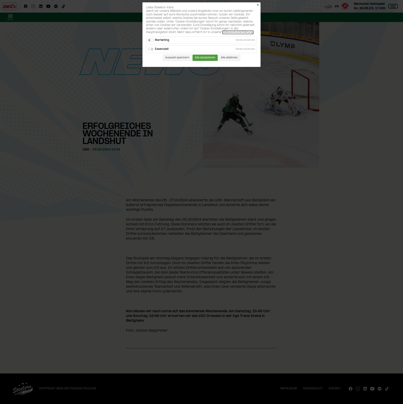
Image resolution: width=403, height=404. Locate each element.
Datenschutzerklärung (238, 32)
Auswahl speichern (177, 57)
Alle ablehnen (229, 57)
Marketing (162, 40)
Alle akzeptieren (205, 57)
